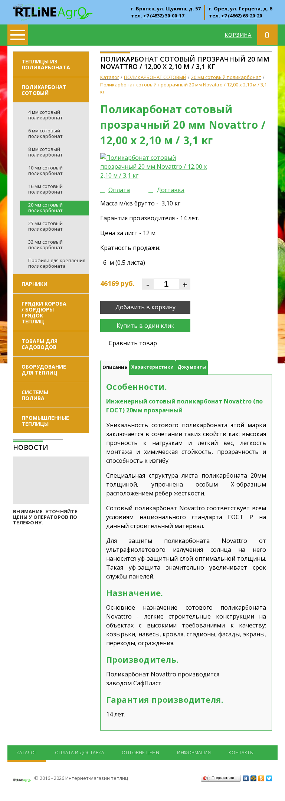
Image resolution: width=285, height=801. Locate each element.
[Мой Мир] (254, 778)
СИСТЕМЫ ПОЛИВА (35, 395)
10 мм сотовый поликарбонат (45, 170)
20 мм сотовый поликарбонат (45, 207)
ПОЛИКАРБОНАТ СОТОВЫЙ (44, 89)
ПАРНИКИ (35, 283)
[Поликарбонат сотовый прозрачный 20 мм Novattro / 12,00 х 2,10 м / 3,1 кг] (156, 166)
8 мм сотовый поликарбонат (45, 152)
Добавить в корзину (145, 307)
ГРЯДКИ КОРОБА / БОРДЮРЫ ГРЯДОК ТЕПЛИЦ (44, 312)
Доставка (170, 190)
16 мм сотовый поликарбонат (45, 189)
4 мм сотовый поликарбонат (45, 115)
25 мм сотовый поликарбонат (45, 226)
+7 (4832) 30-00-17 (163, 15)
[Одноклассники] (261, 778)
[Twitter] (269, 778)
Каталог (26, 752)
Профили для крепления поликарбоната (56, 263)
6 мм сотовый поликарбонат (45, 133)
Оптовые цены (140, 752)
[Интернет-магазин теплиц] (53, 8)
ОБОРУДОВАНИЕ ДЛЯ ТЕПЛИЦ (44, 369)
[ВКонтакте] (246, 778)
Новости (31, 447)
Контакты (241, 752)
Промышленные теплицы (45, 420)
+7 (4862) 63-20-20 (241, 15)
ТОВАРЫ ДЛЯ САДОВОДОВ (40, 343)
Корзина (238, 34)
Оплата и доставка (79, 752)
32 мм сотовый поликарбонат (45, 244)
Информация (194, 752)
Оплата (119, 190)
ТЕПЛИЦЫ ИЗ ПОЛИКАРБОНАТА (46, 64)
